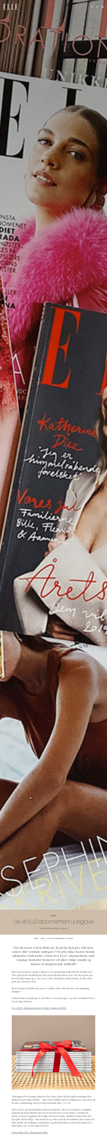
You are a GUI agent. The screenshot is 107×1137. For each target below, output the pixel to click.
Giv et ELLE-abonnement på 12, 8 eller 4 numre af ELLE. (39, 1008)
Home (36, 938)
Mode (53, 916)
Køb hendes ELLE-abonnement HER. (30, 1133)
